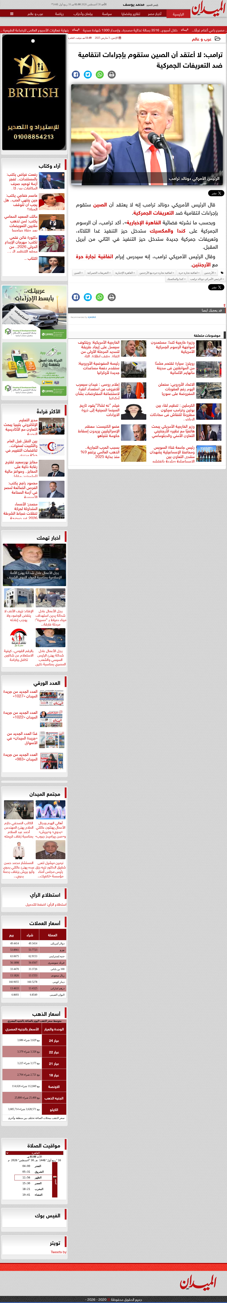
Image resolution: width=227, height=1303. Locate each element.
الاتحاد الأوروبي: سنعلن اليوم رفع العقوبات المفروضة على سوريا (176, 388)
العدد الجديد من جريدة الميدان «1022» (20, 714)
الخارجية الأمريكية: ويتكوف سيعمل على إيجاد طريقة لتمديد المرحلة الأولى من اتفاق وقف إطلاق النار (98, 348)
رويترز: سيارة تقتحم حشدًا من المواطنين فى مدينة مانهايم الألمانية (175, 367)
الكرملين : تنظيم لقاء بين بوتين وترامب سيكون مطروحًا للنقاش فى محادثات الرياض (172, 411)
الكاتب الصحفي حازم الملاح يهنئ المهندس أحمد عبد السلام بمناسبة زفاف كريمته (18, 828)
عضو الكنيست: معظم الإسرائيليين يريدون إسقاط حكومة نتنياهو (98, 430)
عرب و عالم (201, 38)
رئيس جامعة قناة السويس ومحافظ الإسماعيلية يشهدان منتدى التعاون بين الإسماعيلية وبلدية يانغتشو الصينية (186, 453)
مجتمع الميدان (44, 793)
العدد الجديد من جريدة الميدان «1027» (20, 693)
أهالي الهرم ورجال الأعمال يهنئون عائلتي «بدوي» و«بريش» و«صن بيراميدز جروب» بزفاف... (50, 830)
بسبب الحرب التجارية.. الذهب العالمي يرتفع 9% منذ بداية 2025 (99, 451)
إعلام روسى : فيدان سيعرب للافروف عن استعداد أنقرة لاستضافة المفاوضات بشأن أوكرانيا (97, 390)
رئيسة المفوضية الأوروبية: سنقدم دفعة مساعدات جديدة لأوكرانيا (98, 367)
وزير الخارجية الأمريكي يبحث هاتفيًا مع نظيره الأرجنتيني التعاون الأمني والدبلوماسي (173, 430)
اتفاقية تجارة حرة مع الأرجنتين (155, 272)
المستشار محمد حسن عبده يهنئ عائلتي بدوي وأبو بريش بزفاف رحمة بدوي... (19, 868)
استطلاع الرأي (45, 894)
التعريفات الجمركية (153, 212)
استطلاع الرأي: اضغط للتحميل (46, 904)
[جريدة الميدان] (34, 93)
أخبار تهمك (48, 537)
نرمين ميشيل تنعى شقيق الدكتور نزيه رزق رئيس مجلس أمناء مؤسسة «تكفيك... (50, 868)
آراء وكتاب (49, 165)
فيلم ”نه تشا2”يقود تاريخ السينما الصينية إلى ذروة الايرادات (99, 409)
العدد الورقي (46, 682)
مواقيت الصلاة (43, 1145)
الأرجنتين (201, 263)
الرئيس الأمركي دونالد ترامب (206, 279)
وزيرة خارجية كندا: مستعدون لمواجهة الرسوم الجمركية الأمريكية (173, 346)
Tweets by (59, 1251)
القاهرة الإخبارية (144, 221)
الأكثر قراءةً (48, 411)
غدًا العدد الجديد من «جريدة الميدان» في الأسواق (22, 737)
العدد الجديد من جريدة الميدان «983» (20, 756)
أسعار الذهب (46, 1013)
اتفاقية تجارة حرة (94, 255)
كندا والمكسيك (167, 230)
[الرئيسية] (178, 14)
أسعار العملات (44, 922)
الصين (100, 203)
